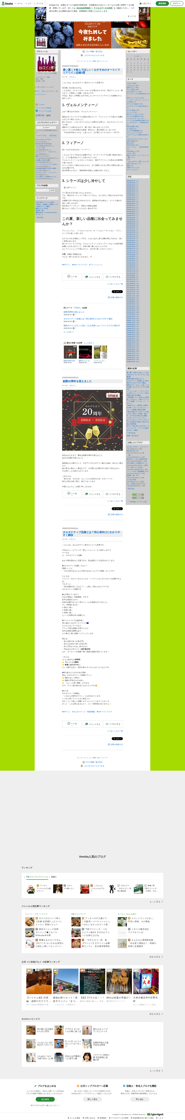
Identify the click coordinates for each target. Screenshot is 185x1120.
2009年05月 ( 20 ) (133, 333)
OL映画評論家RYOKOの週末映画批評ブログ (47, 168)
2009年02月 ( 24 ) (133, 339)
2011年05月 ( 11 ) (133, 283)
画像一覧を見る (132, 435)
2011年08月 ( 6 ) (132, 277)
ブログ (71, 77)
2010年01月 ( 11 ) (133, 316)
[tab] (37, 877)
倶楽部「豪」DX (132, 475)
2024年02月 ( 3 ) (132, 226)
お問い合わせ (90, 1118)
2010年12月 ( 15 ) (133, 294)
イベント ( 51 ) (132, 112)
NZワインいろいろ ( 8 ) (135, 114)
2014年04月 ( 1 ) (132, 230)
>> (140, 56)
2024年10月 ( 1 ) (132, 209)
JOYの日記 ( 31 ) (133, 145)
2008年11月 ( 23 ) (133, 345)
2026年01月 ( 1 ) (132, 193)
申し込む (140, 1099)
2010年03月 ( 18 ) (133, 312)
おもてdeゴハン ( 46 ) (134, 91)
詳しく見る (92, 1099)
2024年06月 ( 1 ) (132, 218)
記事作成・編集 (43, 115)
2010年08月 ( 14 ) (133, 302)
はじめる (45, 1099)
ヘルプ (160, 1118)
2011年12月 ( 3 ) (132, 269)
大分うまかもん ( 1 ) (134, 163)
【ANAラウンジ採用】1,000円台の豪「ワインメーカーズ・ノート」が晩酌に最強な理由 (138, 407)
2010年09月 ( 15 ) (133, 300)
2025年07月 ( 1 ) (132, 197)
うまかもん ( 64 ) (133, 85)
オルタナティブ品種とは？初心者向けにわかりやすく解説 (88, 319)
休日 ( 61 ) (130, 143)
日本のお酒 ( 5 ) (132, 141)
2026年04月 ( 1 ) (132, 187)
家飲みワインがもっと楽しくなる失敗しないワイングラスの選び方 (92, 325)
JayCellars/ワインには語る (45, 202)
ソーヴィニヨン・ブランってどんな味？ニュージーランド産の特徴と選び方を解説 (138, 393)
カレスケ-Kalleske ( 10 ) (135, 116)
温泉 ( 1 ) (130, 165)
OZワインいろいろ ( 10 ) (135, 98)
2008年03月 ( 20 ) (133, 361)
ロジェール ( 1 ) (132, 169)
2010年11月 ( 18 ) (133, 296)
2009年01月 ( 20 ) (133, 341)
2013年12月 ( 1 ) (132, 234)
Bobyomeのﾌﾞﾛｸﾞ (133, 451)
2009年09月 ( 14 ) (133, 324)
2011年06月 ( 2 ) (132, 281)
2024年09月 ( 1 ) (132, 211)
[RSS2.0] (138, 498)
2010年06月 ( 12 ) (133, 306)
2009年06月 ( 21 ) (133, 331)
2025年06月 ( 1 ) (132, 199)
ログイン (177, 3)
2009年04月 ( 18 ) (133, 335)
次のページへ (102, 61)
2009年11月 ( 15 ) (133, 320)
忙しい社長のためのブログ (136, 484)
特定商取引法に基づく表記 (143, 1118)
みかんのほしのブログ (43, 139)
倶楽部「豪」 (40, 210)
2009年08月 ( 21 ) (133, 326)
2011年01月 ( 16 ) (133, 291)
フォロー (45, 127)
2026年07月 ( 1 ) (132, 181)
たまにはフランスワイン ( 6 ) (137, 139)
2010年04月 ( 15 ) (133, 310)
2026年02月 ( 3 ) (132, 191)
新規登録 (162, 3)
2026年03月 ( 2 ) (132, 189)
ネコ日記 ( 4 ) (131, 129)
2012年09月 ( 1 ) (132, 255)
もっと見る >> (69, 332)
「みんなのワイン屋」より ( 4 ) (138, 161)
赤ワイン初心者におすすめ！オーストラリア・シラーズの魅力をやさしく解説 (138, 428)
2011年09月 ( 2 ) (132, 275)
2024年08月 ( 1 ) (132, 213)
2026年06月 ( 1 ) (132, 183)
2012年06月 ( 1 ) (132, 257)
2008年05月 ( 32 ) (133, 357)
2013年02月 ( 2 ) (132, 246)
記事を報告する (117, 297)
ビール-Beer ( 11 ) (133, 110)
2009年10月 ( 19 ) (133, 322)
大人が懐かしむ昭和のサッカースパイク (47, 176)
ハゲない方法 (40, 148)
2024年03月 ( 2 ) (132, 224)
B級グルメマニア (78, 914)
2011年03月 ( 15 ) (133, 287)
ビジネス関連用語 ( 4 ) (135, 131)
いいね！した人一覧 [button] (115, 284)
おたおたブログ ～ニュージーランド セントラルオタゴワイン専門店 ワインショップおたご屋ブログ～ (47, 172)
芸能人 (54, 877)
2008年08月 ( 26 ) (133, 351)
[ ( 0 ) (128, 159)
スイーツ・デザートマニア (36, 914)
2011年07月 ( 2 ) (132, 279)
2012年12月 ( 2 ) (132, 251)
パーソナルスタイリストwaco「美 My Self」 (47, 164)
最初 (94, 61)
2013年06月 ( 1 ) (132, 240)
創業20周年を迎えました (74, 312)
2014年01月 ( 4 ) (132, 232)
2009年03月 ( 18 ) (133, 337)
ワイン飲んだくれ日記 (135, 467)
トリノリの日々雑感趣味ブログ (138, 471)
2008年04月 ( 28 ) (133, 359)
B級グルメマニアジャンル (37, 877)
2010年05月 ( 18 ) (133, 308)
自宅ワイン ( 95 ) (133, 87)
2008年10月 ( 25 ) (133, 347)
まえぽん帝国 (131, 479)
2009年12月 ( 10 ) (133, 318)
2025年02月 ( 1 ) (132, 205)
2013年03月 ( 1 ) (132, 244)
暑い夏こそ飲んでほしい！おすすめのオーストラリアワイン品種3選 (91, 71)
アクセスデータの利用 (119, 1118)
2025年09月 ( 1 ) (132, 195)
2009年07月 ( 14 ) (133, 329)
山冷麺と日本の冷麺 (42, 160)
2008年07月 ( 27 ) (133, 353)
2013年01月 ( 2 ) (132, 248)
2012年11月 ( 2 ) (132, 253)
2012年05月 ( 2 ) (132, 259)
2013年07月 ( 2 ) (132, 238)
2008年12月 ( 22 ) (133, 343)
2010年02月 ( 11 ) (133, 314)
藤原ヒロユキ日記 (42, 208)
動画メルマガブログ (42, 156)
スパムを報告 (75, 1118)
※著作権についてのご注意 (138, 501)
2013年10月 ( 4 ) (132, 236)
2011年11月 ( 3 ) (132, 271)
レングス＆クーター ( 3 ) (135, 118)
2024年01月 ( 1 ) (132, 228)
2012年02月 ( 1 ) (132, 265)
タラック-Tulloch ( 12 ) (135, 104)
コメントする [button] (94, 277)
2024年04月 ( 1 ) (132, 222)
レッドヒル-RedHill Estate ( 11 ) (138, 120)
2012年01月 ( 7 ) (132, 267)
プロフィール (42, 73)
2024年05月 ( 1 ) (132, 220)
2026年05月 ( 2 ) (132, 185)
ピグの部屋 (53, 73)
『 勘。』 (130, 455)
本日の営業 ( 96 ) (133, 126)
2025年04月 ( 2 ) (132, 201)
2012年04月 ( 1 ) (132, 261)
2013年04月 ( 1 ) (132, 242)
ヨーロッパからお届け (127, 914)
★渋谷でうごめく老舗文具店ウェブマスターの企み (138, 459)
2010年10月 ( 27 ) (133, 298)
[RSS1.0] (138, 495)
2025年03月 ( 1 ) (132, 203)
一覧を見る (53, 135)
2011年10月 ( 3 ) (132, 273)
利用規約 (103, 1118)
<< (135, 56)
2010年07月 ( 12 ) (133, 304)
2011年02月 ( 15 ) (133, 289)
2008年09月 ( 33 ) (133, 349)
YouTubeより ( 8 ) (133, 151)
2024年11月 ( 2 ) (132, 207)
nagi (48, 77)
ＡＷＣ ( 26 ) (131, 153)
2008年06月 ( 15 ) (133, 355)
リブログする (114, 277)
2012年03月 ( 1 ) (132, 263)
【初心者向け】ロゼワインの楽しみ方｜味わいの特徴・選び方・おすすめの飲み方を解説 (138, 414)
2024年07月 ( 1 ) (132, 216)
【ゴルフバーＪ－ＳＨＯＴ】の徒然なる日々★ (47, 152)
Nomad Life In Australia (43, 144)
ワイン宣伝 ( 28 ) (133, 89)
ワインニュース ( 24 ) (134, 133)
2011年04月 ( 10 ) (133, 285)
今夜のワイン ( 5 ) (133, 167)
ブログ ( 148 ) (131, 83)
